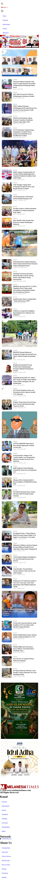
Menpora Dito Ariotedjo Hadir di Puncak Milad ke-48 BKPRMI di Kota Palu (25, 482)
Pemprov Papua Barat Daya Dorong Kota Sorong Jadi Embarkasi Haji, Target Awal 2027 (24, 404)
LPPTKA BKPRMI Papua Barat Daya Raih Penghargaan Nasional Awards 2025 (23, 445)
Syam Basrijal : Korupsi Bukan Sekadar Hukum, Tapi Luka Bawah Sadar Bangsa (24, 571)
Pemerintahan (7, 37)
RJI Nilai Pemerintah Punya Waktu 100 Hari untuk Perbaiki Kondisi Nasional (24, 494)
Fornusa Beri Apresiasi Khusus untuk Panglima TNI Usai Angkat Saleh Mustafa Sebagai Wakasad (24, 625)
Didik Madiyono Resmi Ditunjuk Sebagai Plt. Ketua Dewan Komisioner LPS (25, 470)
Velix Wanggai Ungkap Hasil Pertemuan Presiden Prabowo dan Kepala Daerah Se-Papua (23, 186)
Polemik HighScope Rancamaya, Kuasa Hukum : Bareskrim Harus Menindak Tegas (23, 648)
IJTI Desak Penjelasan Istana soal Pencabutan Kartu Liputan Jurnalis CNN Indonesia (24, 392)
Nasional (5, 20)
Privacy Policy (6, 865)
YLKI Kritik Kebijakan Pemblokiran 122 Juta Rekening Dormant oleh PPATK (24, 559)
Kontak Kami (6, 860)
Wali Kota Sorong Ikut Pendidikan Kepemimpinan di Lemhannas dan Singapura (24, 313)
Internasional (6, 24)
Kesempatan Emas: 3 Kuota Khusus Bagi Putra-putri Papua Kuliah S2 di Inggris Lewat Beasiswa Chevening (24, 535)
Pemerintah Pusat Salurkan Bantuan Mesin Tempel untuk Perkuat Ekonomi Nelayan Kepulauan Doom (25, 263)
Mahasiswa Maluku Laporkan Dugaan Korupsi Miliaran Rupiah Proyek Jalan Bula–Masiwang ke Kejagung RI (25, 547)
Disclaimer (5, 873)
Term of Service (6, 856)
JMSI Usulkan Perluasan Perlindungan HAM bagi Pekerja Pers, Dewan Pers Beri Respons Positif (25, 108)
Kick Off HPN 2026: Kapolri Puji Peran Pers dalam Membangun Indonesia (23, 222)
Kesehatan (6, 45)
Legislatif (5, 41)
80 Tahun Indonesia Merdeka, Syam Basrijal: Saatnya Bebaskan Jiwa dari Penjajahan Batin (24, 672)
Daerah (5, 28)
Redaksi (4, 877)
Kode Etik (5, 852)
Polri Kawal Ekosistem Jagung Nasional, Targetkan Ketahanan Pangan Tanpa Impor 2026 (23, 120)
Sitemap (4, 869)
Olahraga (4, 818)
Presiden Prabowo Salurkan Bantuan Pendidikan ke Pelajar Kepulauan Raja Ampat (24, 210)
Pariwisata (5, 823)
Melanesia (6, 33)
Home (4, 16)
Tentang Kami (6, 848)
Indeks (4, 831)
